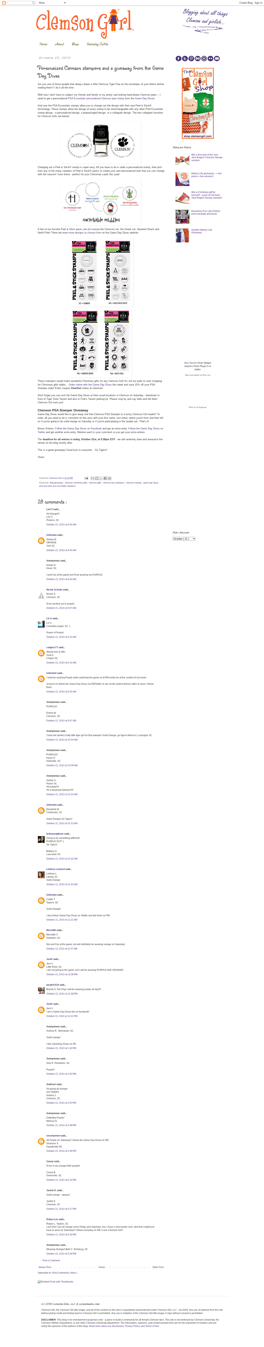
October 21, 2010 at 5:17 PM (61, 1209)
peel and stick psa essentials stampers (57, 486)
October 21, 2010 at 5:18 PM (61, 1234)
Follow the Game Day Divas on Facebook (78, 428)
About (59, 43)
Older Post (158, 1267)
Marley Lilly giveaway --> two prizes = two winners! (206, 175)
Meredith (51, 930)
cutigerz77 (52, 647)
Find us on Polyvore (198, 407)
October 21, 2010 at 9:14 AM (61, 662)
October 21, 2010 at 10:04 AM (61, 739)
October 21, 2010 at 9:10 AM (61, 637)
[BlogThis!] (97, 478)
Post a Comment (51, 1260)
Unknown (51, 535)
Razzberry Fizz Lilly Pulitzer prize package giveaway (205, 212)
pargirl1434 (53, 984)
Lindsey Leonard (55, 869)
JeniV (49, 959)
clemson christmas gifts (76, 483)
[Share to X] (101, 478)
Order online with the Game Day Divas (90, 384)
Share (41, 457)
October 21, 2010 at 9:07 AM (61, 608)
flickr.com (206, 375)
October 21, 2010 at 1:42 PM (61, 1048)
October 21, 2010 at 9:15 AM (61, 691)
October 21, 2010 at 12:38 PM (61, 974)
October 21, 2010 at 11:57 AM (61, 948)
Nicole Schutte (54, 589)
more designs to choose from (85, 232)
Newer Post (45, 1267)
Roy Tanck (189, 363)
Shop (75, 43)
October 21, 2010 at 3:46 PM (61, 1151)
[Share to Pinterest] (110, 478)
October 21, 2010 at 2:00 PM (61, 1103)
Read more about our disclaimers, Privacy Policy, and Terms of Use (124, 1326)
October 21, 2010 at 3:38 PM (61, 1125)
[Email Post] (86, 478)
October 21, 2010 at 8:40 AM (61, 550)
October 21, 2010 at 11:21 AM (61, 919)
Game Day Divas (144, 98)
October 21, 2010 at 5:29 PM (61, 1253)
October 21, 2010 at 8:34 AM (61, 524)
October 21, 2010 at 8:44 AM (61, 579)
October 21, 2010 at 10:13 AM (61, 823)
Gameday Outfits (97, 43)
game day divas (151, 483)
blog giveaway (57, 483)
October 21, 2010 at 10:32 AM (61, 884)
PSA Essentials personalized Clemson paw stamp (96, 98)
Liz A (49, 618)
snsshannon (53, 1135)
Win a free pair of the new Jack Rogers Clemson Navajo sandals (207, 157)
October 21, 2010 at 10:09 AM (61, 765)
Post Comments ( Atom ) (64, 1272)
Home (43, 43)
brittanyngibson (55, 833)
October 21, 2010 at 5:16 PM (61, 1180)
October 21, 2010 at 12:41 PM (61, 1016)
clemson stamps (134, 483)
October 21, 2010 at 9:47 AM (61, 720)
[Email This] (93, 478)
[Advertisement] (202, 275)
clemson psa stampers (114, 483)
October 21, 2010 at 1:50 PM (61, 1074)
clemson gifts (95, 483)
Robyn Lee (52, 1219)
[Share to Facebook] (105, 478)
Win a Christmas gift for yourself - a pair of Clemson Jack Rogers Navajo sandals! (206, 195)
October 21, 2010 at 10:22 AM (61, 858)
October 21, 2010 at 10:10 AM (61, 794)
